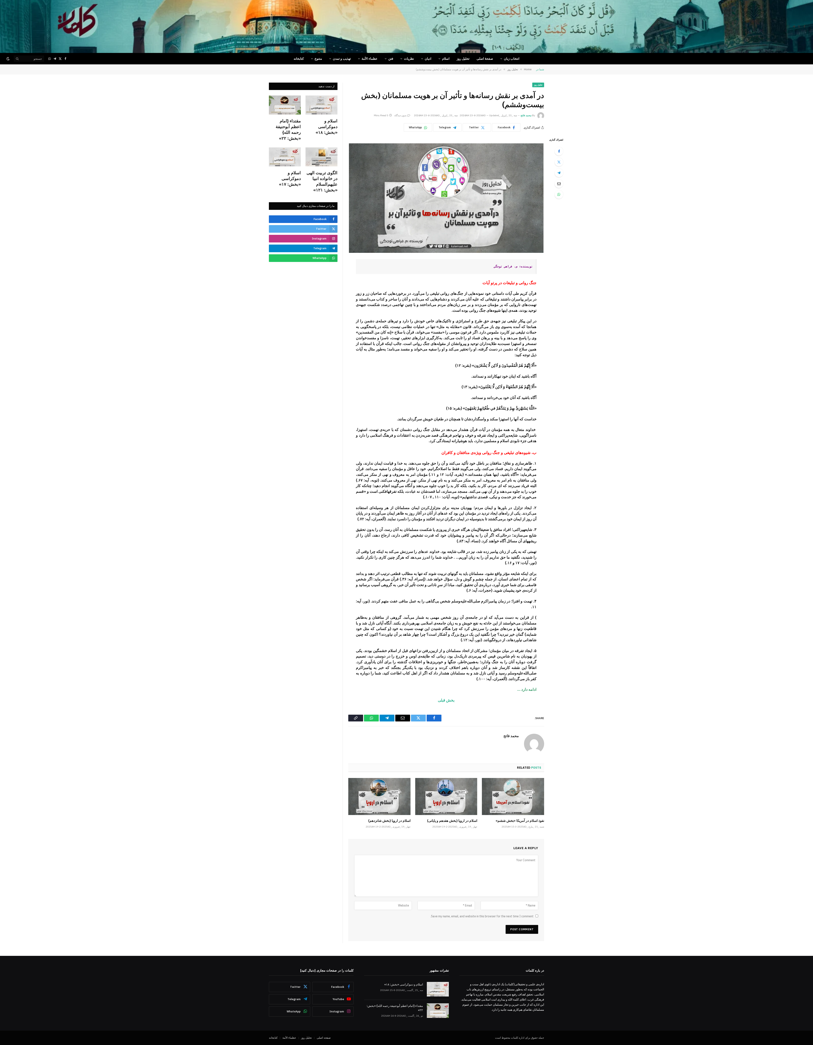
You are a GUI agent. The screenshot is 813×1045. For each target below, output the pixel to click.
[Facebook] (559, 151)
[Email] (559, 183)
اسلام (445, 59)
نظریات (409, 59)
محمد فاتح (526, 115)
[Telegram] (559, 173)
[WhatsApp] (559, 194)
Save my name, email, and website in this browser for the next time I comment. (482, 916)
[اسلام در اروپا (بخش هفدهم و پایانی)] (446, 796)
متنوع (318, 59)
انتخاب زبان (511, 59)
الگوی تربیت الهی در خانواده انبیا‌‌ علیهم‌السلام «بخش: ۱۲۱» (322, 181)
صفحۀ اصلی (485, 59)
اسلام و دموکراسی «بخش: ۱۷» (290, 178)
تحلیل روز (463, 59)
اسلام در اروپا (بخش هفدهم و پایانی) (452, 820)
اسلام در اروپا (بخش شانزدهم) (389, 820)
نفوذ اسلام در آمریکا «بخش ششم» (520, 820)
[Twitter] (559, 162)
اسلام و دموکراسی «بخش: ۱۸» (326, 126)
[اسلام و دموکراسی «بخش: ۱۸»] (321, 105)
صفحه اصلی (324, 1037)
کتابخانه (299, 59)
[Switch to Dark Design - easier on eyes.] (8, 58)
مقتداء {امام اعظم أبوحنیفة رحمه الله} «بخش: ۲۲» (288, 129)
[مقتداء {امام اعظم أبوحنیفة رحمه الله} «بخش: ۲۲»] (285, 105)
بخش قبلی (446, 700)
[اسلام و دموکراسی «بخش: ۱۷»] (285, 156)
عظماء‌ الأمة (369, 59)
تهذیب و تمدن (342, 59)
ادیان (428, 59)
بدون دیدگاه (400, 115)
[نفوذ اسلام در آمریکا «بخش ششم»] (513, 796)
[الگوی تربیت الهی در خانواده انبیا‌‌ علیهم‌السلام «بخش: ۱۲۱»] (321, 156)
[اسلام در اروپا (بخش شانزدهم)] (379, 796)
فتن (390, 59)
